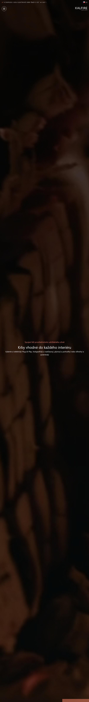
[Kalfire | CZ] (80, 8)
